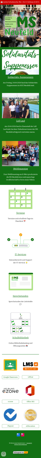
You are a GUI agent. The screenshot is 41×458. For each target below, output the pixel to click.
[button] (2, 7)
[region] (20, 2)
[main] (20, 77)
